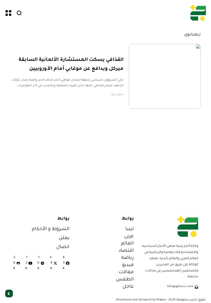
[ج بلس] (198, 13)
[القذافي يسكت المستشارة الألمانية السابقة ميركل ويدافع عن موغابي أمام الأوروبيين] (165, 76)
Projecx (161, 299)
